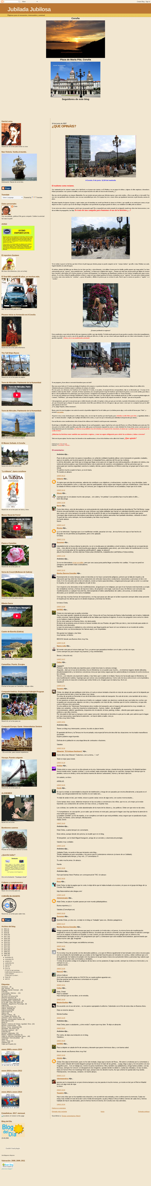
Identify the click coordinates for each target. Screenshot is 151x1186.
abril (6, 979)
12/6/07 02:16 (61, 748)
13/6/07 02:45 (61, 785)
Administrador (62, 898)
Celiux (59, 662)
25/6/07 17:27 (61, 1075)
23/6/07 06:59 (61, 1041)
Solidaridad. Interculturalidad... (11, 1038)
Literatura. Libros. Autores (10, 1018)
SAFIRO (60, 609)
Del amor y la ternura (8, 996)
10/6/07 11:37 (61, 525)
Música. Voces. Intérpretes (10, 1027)
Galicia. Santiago (7, 1008)
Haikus (4, 1013)
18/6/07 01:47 (61, 924)
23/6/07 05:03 (61, 1028)
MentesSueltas (62, 1002)
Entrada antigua (143, 1111)
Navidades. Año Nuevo (9, 1028)
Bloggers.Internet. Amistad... (11, 990)
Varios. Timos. (6, 1041)
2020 (5, 931)
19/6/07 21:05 (61, 968)
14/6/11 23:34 (61, 1104)
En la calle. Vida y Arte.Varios (11, 1002)
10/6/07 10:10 (61, 490)
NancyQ (60, 971)
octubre (7, 961)
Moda (3, 1022)
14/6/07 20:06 (61, 868)
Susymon (60, 542)
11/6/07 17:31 (61, 685)
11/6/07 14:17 (61, 659)
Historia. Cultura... (7, 1014)
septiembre (8, 963)
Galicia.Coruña (6, 1010)
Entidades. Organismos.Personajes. (13, 1004)
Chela (15, 206)
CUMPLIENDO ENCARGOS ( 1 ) (14, 972)
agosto (7, 965)
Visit (8, 1155)
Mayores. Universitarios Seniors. (12, 1019)
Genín (59, 788)
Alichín (59, 1058)
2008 (5, 953)
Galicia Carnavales (8, 1007)
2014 (5, 942)
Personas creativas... (8, 1030)
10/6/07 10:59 (61, 502)
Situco (59, 493)
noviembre (8, 959)
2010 (5, 950)
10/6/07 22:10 (61, 570)
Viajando (4, 1042)
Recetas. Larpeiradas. (9, 1033)
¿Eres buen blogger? (7, 1168)
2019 (5, 933)
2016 (5, 938)
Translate (39, 197)
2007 (5, 955)
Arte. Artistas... (6, 988)
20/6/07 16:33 (61, 999)
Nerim (59, 506)
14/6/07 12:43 (61, 846)
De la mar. (5, 994)
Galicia (4, 1005)
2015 (5, 940)
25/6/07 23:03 (61, 1090)
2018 (5, 934)
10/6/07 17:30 (61, 556)
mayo (7, 977)
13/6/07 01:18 (61, 762)
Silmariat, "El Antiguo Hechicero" (69, 751)
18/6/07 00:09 (61, 913)
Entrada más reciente (59, 1111)
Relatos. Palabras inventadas (11, 1035)
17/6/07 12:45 (61, 895)
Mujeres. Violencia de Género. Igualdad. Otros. (17, 1024)
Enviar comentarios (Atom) (71, 1116)
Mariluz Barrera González (67, 573)
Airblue (59, 766)
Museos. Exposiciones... (9, 1025)
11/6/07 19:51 (61, 722)
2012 (5, 946)
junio (6, 968)
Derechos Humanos (8, 998)
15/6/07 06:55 (61, 878)
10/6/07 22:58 (61, 606)
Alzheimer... (5, 987)
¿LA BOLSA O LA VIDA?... (12, 975)
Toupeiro (60, 1093)
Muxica (59, 528)
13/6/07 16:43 (61, 823)
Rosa (59, 881)
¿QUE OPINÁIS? (9, 973)
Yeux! (59, 949)
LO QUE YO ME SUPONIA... (12, 970)
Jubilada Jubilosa (29, 9)
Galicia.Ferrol (6, 1011)
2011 (5, 948)
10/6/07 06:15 (61, 476)
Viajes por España (7, 1044)
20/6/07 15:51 (61, 985)
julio (6, 967)
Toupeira (60, 689)
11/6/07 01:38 (61, 643)
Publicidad (5, 1031)
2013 (5, 944)
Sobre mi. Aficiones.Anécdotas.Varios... (14, 1036)
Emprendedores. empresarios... (12, 1001)
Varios (4, 1039)
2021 (5, 929)
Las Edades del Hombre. (9, 1016)
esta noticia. (60, 412)
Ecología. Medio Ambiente (10, 999)
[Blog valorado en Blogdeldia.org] (8, 1165)
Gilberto (60, 479)
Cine (3, 991)
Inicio (102, 1111)
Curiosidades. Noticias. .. (64, 445)
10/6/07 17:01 (61, 539)
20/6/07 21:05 (61, 1018)
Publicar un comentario (59, 1108)
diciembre (8, 957)
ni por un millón (78, 562)
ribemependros (63, 1079)
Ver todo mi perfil (7, 218)
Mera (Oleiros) (6, 1021)
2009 (5, 952)
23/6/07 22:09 (61, 1055)
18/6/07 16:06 (61, 946)
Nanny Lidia (61, 646)
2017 (5, 936)
